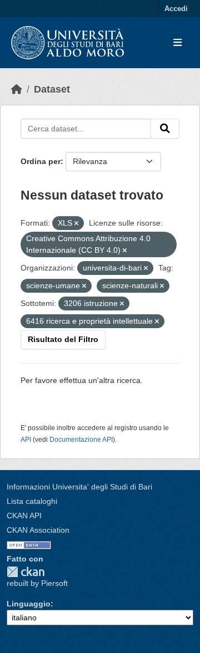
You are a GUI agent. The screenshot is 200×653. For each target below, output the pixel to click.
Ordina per (41, 161)
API (26, 439)
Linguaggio (29, 603)
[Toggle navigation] (177, 43)
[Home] (16, 89)
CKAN (25, 572)
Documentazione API (81, 439)
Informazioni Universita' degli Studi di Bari (79, 486)
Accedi (176, 8)
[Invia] (165, 129)
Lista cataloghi (32, 501)
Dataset (52, 89)
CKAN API (24, 515)
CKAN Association (38, 530)
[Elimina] (76, 223)
